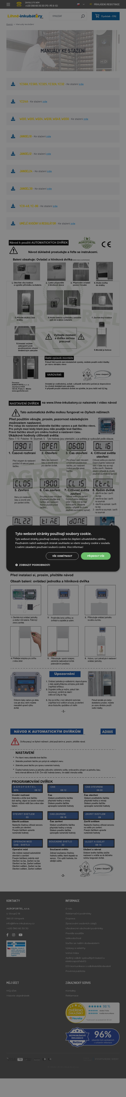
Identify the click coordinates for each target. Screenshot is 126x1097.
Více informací (75, 547)
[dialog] (63, 548)
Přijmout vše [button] (96, 555)
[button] (32, 565)
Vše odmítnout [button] (62, 555)
